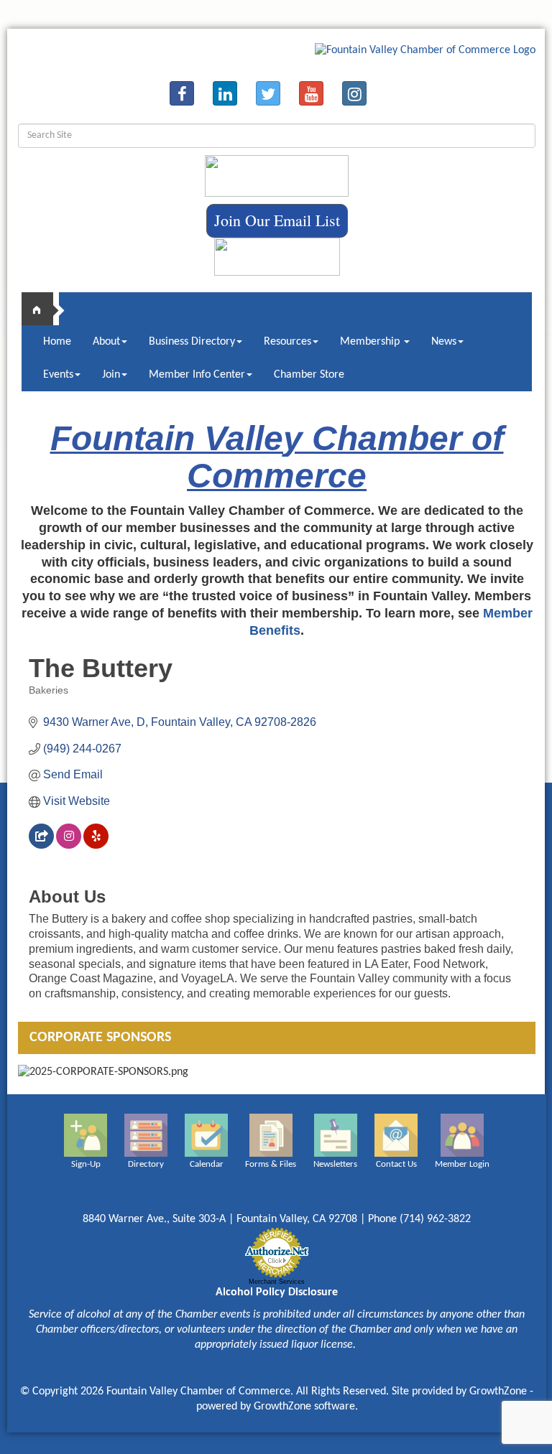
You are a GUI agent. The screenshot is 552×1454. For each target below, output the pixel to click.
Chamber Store (309, 375)
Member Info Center (197, 375)
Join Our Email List (277, 220)
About (106, 342)
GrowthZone (498, 1391)
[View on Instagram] (68, 845)
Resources (287, 342)
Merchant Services (277, 1281)
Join (111, 375)
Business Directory (192, 342)
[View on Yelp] (96, 845)
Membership (371, 342)
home (43, 308)
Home (57, 342)
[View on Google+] (41, 845)
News (443, 342)
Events (58, 375)
